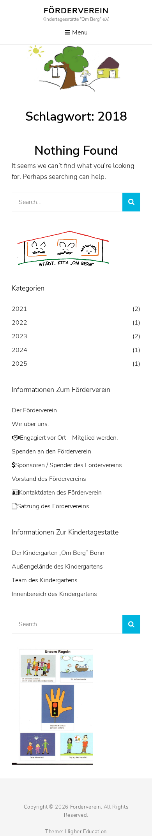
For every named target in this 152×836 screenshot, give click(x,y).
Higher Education (86, 831)
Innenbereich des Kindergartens (54, 594)
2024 (19, 350)
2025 (19, 363)
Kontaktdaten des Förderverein (60, 492)
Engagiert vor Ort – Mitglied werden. (69, 437)
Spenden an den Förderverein (51, 451)
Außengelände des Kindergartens (57, 566)
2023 (19, 336)
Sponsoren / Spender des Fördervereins (68, 465)
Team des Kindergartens (45, 580)
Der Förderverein (34, 410)
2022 (19, 322)
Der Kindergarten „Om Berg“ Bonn (58, 553)
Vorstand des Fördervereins (49, 479)
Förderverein (76, 10)
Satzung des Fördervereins (53, 506)
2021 (19, 309)
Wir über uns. (30, 424)
